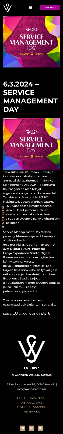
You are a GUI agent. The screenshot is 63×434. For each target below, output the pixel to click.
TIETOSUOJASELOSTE (31, 398)
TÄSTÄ (45, 313)
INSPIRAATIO (31, 411)
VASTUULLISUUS (31, 402)
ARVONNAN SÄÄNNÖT (31, 407)
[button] (30, 8)
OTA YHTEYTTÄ (3, 217)
